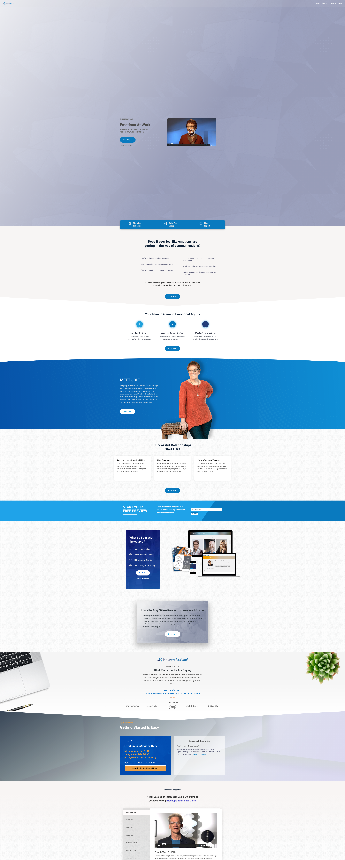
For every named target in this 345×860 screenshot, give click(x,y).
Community (332, 3)
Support (324, 3)
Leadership (130, 835)
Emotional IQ (130, 827)
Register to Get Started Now (144, 768)
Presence (129, 820)
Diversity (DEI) (131, 850)
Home (317, 3)
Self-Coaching (131, 812)
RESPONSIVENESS (131, 842)
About (340, 3)
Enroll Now (127, 140)
